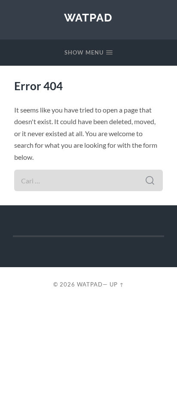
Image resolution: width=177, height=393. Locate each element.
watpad (88, 17)
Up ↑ (117, 284)
